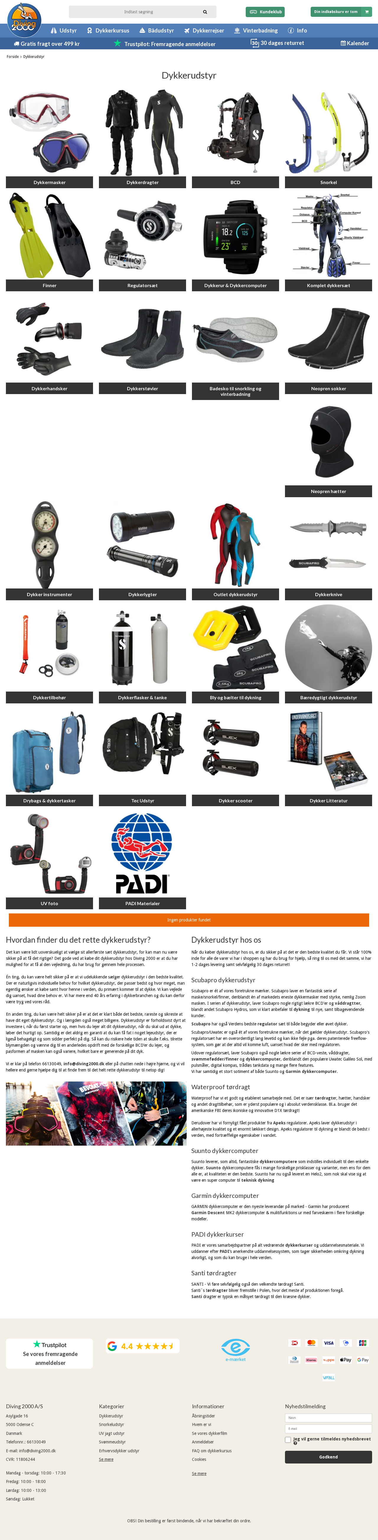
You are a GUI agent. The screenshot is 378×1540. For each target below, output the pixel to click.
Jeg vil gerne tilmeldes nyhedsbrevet (332, 1439)
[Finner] (49, 235)
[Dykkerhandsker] (49, 339)
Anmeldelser (203, 1442)
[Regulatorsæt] (142, 235)
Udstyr (68, 30)
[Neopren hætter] (328, 441)
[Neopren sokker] (328, 339)
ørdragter (217, 1290)
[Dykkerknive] (328, 544)
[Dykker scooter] (235, 751)
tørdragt (324, 1098)
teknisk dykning (257, 1180)
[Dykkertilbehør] (49, 648)
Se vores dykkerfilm (209, 1433)
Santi (197, 1296)
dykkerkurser (299, 1245)
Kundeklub (270, 11)
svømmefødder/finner (215, 1059)
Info (302, 30)
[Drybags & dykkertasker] (49, 751)
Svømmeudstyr (112, 1442)
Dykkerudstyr (111, 1416)
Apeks (279, 1123)
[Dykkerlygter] (142, 544)
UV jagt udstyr (112, 1433)
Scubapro (201, 1024)
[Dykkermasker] (49, 132)
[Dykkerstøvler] (142, 339)
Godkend (328, 1457)
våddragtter (347, 1003)
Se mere (106, 1459)
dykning (302, 1009)
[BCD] (235, 132)
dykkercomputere (278, 1161)
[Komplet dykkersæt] (328, 235)
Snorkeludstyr (111, 1424)
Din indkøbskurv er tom (336, 12)
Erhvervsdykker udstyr (119, 1450)
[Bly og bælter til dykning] (235, 648)
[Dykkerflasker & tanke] (142, 648)
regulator (268, 1024)
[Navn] (328, 1417)
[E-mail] (328, 1428)
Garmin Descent (208, 1212)
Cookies (199, 1459)
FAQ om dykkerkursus (212, 1450)
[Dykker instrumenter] (49, 544)
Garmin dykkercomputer (311, 1071)
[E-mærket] (235, 1359)
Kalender (357, 43)
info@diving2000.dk (83, 1063)
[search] (205, 11)
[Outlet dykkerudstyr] (235, 544)
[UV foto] (49, 853)
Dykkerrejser (208, 30)
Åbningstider (203, 1416)
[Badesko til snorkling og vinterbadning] (235, 339)
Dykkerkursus (112, 30)
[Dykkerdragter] (142, 132)
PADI (224, 1251)
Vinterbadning (260, 30)
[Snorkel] (328, 132)
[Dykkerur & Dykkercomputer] (235, 235)
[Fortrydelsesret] (255, 46)
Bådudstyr (161, 30)
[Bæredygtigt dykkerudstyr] (328, 648)
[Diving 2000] (24, 19)
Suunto (213, 1167)
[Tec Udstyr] (142, 751)
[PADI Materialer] (142, 853)
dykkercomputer (263, 1059)
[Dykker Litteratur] (328, 751)
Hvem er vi (201, 1424)
